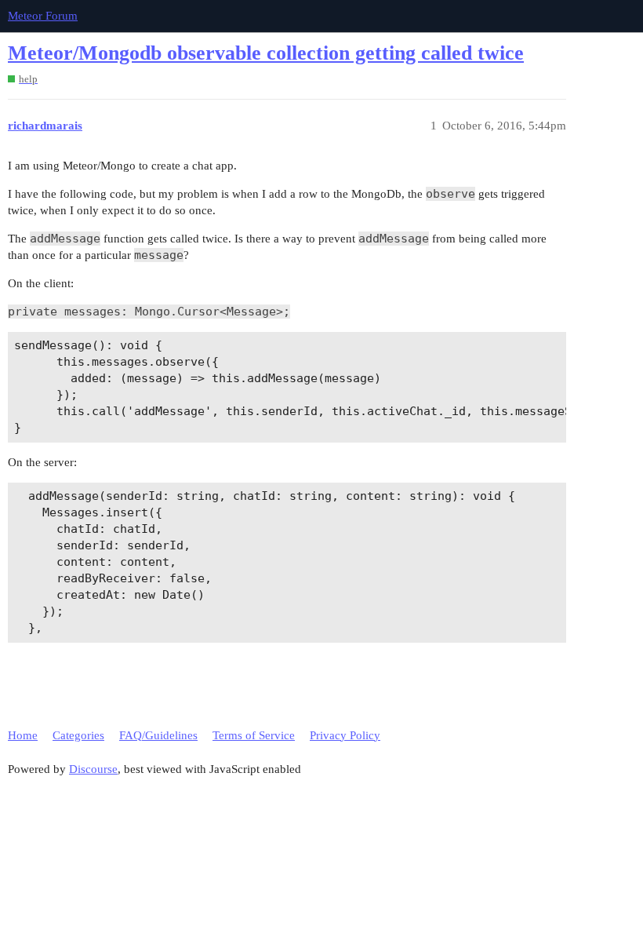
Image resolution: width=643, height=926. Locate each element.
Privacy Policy (345, 735)
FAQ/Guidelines (158, 735)
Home (23, 735)
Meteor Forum (43, 15)
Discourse (93, 769)
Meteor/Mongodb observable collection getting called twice (266, 53)
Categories (78, 735)
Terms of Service (254, 735)
